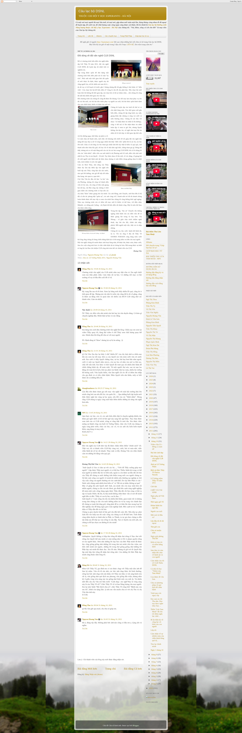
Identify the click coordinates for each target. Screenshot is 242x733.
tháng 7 (154, 662)
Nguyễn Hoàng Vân (113, 258)
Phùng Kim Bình (152, 322)
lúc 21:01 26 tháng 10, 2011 (101, 351)
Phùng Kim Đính (152, 303)
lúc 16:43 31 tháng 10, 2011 (111, 619)
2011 (151, 431)
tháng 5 (154, 669)
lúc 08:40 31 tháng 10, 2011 (100, 565)
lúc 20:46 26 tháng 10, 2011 (101, 326)
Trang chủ (81, 36)
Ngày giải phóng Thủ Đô (157, 537)
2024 (151, 383)
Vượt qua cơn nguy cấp (156, 594)
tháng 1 (154, 684)
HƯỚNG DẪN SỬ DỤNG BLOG (153, 268)
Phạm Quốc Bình (152, 342)
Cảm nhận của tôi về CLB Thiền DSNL (157, 563)
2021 (151, 394)
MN (83, 413)
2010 (151, 688)
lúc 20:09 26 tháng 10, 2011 (101, 310)
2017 (151, 409)
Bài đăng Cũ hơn (133, 668)
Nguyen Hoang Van (95, 255)
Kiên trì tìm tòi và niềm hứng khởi (157, 544)
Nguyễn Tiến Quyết (153, 326)
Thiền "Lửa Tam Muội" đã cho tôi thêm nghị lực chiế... (157, 612)
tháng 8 (154, 658)
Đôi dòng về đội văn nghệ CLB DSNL (157, 458)
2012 (151, 427)
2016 (151, 413)
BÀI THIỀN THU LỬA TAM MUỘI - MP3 (155, 257)
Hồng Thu (86, 269)
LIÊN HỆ (130, 44)
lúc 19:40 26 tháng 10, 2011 (101, 269)
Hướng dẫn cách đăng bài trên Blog (154, 284)
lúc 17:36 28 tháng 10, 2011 (111, 533)
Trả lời (84, 281)
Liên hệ (90, 36)
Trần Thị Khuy (151, 329)
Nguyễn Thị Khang (153, 339)
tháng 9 (154, 654)
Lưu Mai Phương (152, 355)
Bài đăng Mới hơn (87, 668)
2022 (151, 391)
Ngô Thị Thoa (151, 299)
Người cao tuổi (156, 511)
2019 (151, 402)
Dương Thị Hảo (152, 358)
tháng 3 (154, 676)
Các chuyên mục (111, 36)
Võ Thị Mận (150, 335)
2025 (151, 380)
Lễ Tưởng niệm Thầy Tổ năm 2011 (157, 480)
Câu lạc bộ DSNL (91, 11)
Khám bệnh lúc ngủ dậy (156, 506)
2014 (151, 420)
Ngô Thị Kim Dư (152, 345)
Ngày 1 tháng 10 (157, 650)
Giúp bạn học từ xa (142, 36)
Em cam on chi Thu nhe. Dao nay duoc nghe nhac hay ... (157, 602)
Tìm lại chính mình (156, 645)
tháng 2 (154, 680)
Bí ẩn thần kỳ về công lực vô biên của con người (157, 623)
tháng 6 (154, 665)
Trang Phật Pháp (126, 36)
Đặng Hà (85, 565)
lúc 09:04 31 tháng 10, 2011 (101, 605)
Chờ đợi (154, 486)
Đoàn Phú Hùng (152, 348)
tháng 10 (154, 441)
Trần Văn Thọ (151, 365)
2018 (151, 405)
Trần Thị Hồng (151, 352)
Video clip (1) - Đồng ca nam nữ (156, 446)
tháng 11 (154, 438)
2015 (151, 416)
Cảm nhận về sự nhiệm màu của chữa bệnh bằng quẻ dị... (157, 637)
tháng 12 (154, 434)
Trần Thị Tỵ (150, 306)
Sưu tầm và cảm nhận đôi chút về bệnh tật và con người (157, 553)
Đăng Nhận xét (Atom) (94, 674)
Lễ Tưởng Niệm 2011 (97, 258)
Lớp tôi (153, 630)
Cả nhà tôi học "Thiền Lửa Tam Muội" (156, 571)
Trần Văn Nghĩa (152, 312)
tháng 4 (154, 673)
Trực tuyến (150, 84)
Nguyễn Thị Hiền (152, 361)
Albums (99, 36)
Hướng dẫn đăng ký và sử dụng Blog (154, 273)
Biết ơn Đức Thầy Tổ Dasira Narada (157, 472)
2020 (151, 398)
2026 (151, 376)
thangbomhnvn (88, 388)
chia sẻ (85, 258)
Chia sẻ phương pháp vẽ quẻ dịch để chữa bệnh (157, 586)
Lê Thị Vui (150, 368)
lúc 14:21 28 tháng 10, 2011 (111, 442)
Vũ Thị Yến (150, 309)
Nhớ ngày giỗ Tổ (157, 502)
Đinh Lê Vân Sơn (152, 319)
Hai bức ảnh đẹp (157, 453)
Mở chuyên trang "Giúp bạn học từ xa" (155, 246)
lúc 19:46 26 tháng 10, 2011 (111, 288)
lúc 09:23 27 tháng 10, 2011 (105, 388)
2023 (151, 387)
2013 (151, 423)
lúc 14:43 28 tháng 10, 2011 (109, 464)
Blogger (136, 725)
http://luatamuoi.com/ (105, 42)
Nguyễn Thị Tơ (152, 332)
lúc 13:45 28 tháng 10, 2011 (96, 413)
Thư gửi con (155, 527)
